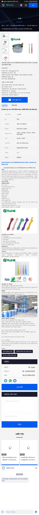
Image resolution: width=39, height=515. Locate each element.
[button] (6, 60)
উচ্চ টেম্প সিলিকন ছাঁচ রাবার (9, 355)
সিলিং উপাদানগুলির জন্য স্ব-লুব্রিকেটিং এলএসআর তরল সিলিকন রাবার (9, 459)
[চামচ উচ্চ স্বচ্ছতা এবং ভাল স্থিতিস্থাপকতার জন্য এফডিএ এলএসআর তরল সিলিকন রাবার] (23, 47)
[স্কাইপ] (5, 380)
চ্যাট (33, 5)
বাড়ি (3, 25)
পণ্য (7, 25)
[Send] (36, 512)
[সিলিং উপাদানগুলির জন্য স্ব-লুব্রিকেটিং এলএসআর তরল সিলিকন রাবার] (10, 448)
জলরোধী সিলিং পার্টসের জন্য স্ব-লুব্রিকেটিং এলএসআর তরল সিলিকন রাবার (28, 459)
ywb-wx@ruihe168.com (11, 1)
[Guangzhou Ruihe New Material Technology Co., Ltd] (10, 5)
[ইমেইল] (15, 380)
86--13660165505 (32, 1)
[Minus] (36, 468)
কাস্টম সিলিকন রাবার (7, 351)
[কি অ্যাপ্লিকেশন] (10, 381)
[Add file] (2, 512)
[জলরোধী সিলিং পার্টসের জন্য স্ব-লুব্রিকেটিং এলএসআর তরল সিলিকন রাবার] (28, 448)
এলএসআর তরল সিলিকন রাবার (17, 25)
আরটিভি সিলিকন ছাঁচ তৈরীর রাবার (23, 351)
